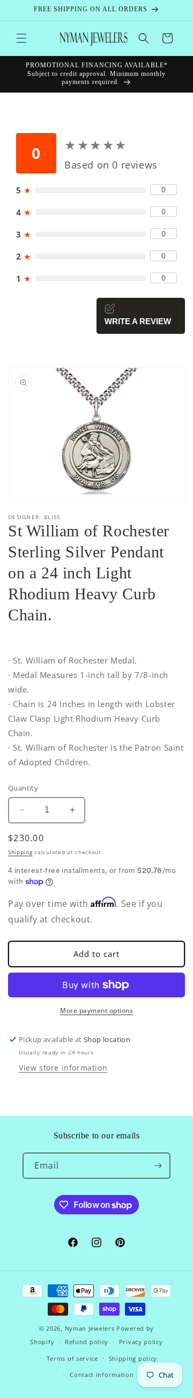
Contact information (101, 1375)
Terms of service (72, 1358)
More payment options (96, 1010)
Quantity (23, 788)
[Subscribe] (157, 1165)
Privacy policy (141, 1342)
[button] (21, 38)
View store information (63, 1068)
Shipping (20, 852)
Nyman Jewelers (90, 1328)
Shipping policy (133, 1358)
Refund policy (86, 1342)
